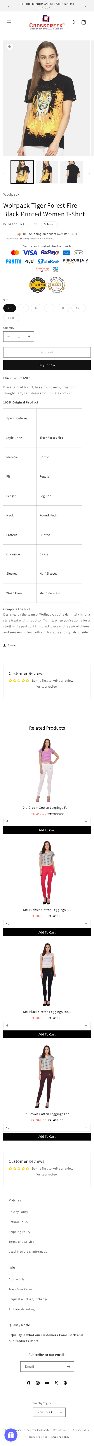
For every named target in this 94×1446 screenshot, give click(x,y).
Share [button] (12, 645)
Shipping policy (60, 1436)
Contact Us (16, 1279)
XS (12, 309)
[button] (9, 22)
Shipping (24, 238)
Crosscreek (20, 1429)
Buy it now (47, 365)
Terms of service (38, 1436)
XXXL (13, 319)
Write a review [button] (47, 686)
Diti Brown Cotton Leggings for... (47, 1114)
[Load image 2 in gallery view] (47, 172)
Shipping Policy (19, 1232)
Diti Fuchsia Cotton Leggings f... (47, 910)
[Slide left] (5, 173)
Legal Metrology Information (29, 1251)
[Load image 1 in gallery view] (22, 172)
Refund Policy (18, 1222)
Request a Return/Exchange (28, 1299)
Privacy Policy (18, 1212)
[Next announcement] (86, 6)
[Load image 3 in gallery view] (71, 172)
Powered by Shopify (38, 1429)
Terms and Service (21, 1242)
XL (65, 309)
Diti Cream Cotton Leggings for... (47, 807)
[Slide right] (89, 173)
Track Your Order (20, 1289)
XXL (81, 309)
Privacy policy (81, 1429)
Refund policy (61, 1429)
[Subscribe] (69, 1366)
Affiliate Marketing (22, 1309)
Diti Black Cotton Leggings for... (47, 1012)
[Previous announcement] (8, 6)
